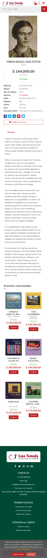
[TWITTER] (19, 466)
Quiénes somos (23, 526)
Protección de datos (23, 510)
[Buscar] (44, 9)
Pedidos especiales (23, 530)
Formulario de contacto (23, 488)
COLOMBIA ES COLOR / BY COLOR (13, 359)
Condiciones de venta (23, 507)
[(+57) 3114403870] (27, 466)
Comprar (13, 327)
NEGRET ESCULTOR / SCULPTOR (33, 359)
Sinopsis (11, 132)
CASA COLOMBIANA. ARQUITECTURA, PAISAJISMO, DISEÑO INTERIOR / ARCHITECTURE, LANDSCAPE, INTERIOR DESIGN (33, 313)
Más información (23, 549)
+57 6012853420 (23, 477)
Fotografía (23, 95)
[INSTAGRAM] (23, 466)
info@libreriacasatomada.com (23, 484)
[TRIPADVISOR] (32, 466)
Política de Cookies (23, 514)
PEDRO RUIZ (13, 402)
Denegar (31, 554)
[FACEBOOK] (15, 466)
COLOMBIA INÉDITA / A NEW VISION (33, 402)
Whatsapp (24, 481)
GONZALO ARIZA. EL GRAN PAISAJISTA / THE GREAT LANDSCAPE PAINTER (13, 313)
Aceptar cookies (18, 554)
